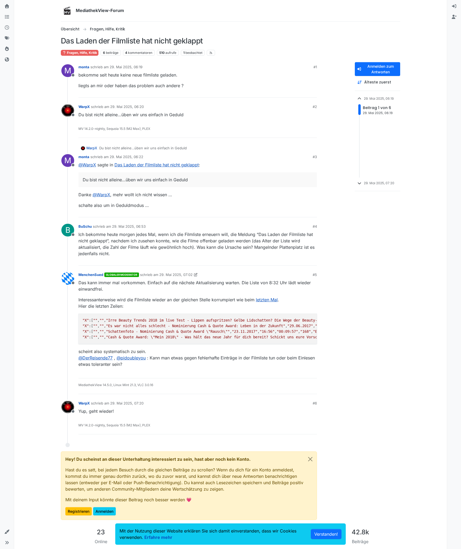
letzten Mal (267, 299)
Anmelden (104, 511)
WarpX (84, 107)
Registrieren (78, 511)
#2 (315, 107)
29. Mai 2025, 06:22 (126, 157)
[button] (7, 532)
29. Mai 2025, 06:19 (126, 67)
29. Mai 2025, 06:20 (127, 107)
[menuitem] (454, 6)
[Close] (310, 459)
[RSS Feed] (211, 53)
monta (83, 67)
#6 (315, 403)
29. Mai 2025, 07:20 (127, 403)
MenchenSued (90, 275)
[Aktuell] (7, 27)
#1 (315, 67)
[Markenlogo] (67, 10)
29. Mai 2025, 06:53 (129, 226)
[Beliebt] (7, 49)
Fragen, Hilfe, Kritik (81, 53)
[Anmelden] (454, 6)
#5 (315, 275)
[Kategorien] (7, 17)
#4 (315, 226)
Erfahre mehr (158, 537)
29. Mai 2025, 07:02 (176, 275)
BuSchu (85, 226)
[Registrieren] (454, 17)
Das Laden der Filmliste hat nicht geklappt (156, 164)
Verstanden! (326, 534)
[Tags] (7, 38)
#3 (315, 157)
